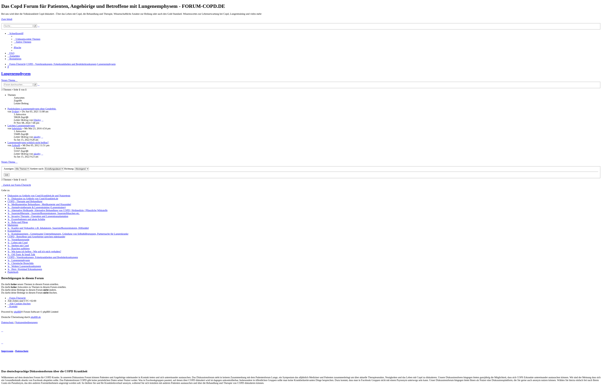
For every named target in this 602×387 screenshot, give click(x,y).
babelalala (17, 128)
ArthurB (16, 145)
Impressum (7, 351)
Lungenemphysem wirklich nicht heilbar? (28, 142)
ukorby (37, 137)
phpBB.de (36, 317)
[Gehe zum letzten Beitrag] (42, 120)
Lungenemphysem (16, 74)
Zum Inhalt (6, 19)
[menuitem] (27, 39)
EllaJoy (37, 120)
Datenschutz (21, 351)
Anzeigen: (9, 168)
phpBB (17, 311)
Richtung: (69, 168)
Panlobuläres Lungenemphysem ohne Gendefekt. (32, 108)
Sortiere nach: (37, 168)
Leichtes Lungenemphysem (21, 125)
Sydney (15, 111)
